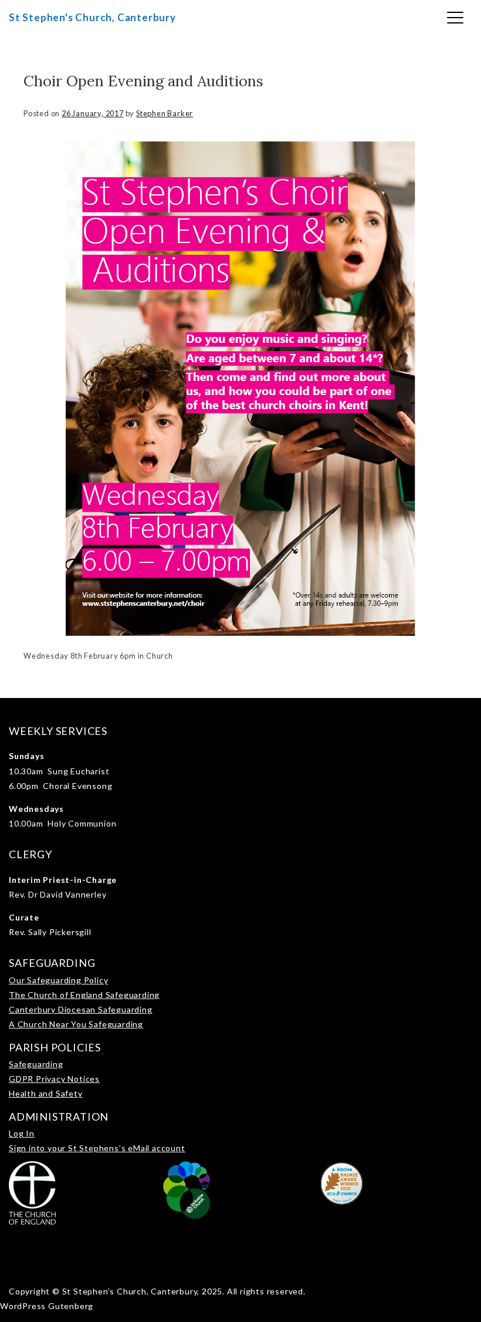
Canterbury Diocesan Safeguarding (81, 1009)
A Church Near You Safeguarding (76, 1024)
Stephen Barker (164, 113)
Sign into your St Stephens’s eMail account (97, 1148)
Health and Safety (46, 1093)
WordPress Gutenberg (46, 1306)
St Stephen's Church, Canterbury (92, 17)
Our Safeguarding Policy (58, 980)
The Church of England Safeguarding (84, 995)
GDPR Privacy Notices (54, 1079)
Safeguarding (36, 1064)
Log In (22, 1133)
